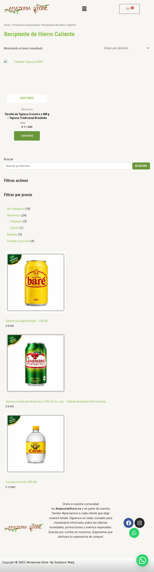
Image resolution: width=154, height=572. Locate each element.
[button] (84, 9)
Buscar (8, 159)
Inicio (7, 24)
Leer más (27, 135)
